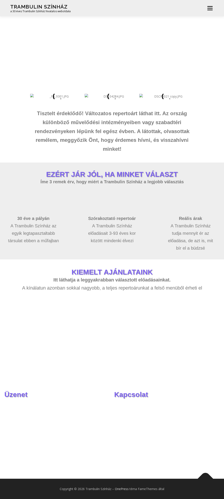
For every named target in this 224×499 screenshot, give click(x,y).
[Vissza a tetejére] (205, 478)
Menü (210, 8)
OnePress (122, 489)
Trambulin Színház (39, 7)
